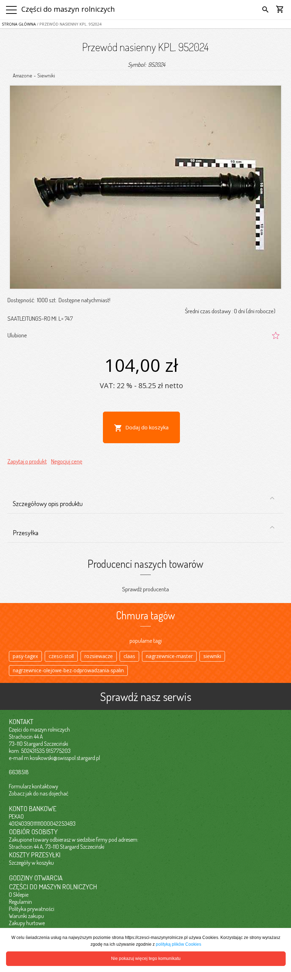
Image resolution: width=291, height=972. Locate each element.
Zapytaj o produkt (27, 461)
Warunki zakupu (26, 915)
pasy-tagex (25, 656)
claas (129, 656)
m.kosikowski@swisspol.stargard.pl (62, 757)
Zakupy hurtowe (27, 923)
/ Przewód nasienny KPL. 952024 (68, 24)
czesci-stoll (61, 656)
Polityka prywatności (31, 908)
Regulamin (20, 901)
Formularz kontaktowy (33, 786)
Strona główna (19, 24)
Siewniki (46, 75)
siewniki (212, 656)
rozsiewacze (98, 656)
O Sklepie (18, 894)
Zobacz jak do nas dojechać (38, 793)
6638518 (19, 772)
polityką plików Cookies (178, 944)
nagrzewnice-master (169, 656)
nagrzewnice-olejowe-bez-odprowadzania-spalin (68, 670)
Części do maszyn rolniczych (68, 9)
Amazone (22, 75)
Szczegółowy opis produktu (48, 503)
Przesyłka (25, 532)
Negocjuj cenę (66, 461)
